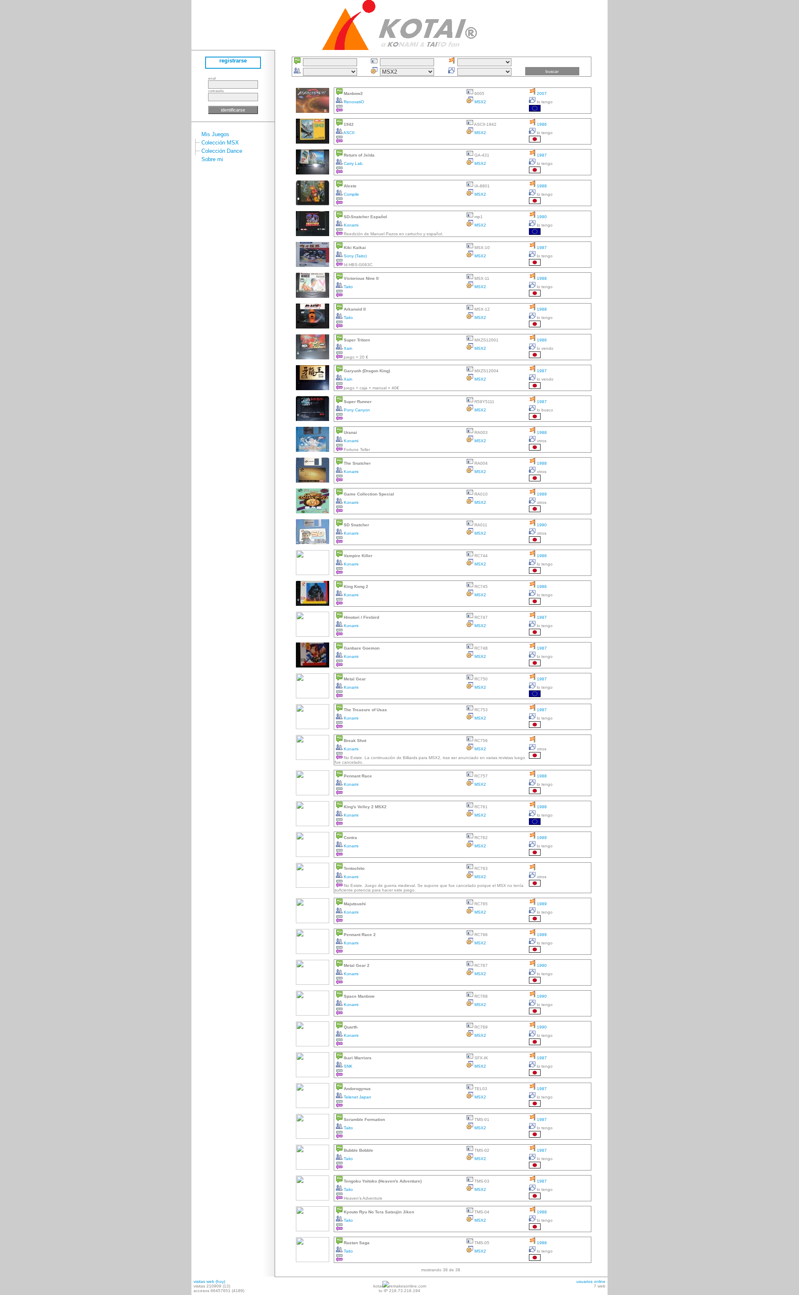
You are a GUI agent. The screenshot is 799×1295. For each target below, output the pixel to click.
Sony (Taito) (354, 256)
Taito (347, 286)
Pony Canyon (356, 410)
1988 (541, 186)
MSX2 (479, 102)
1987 (541, 155)
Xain (347, 348)
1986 (541, 124)
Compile (350, 194)
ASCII (348, 132)
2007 (541, 93)
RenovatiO (353, 102)
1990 (541, 216)
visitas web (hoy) (209, 1281)
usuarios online (590, 1281)
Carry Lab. (353, 163)
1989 (541, 494)
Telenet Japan (356, 1097)
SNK (347, 1066)
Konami (350, 225)
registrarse (233, 60)
